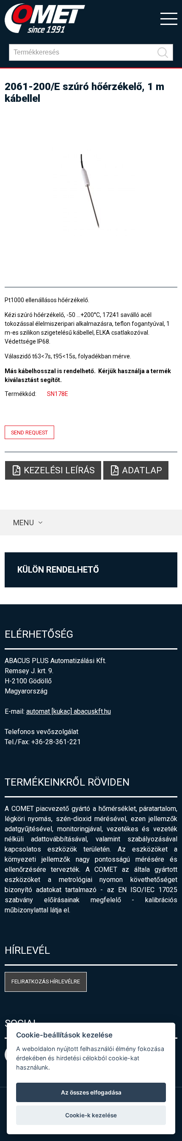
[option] (91, 192)
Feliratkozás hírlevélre (45, 981)
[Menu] (168, 18)
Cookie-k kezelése (91, 1115)
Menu (23, 522)
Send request (29, 432)
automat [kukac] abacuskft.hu (68, 711)
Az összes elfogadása (91, 1092)
